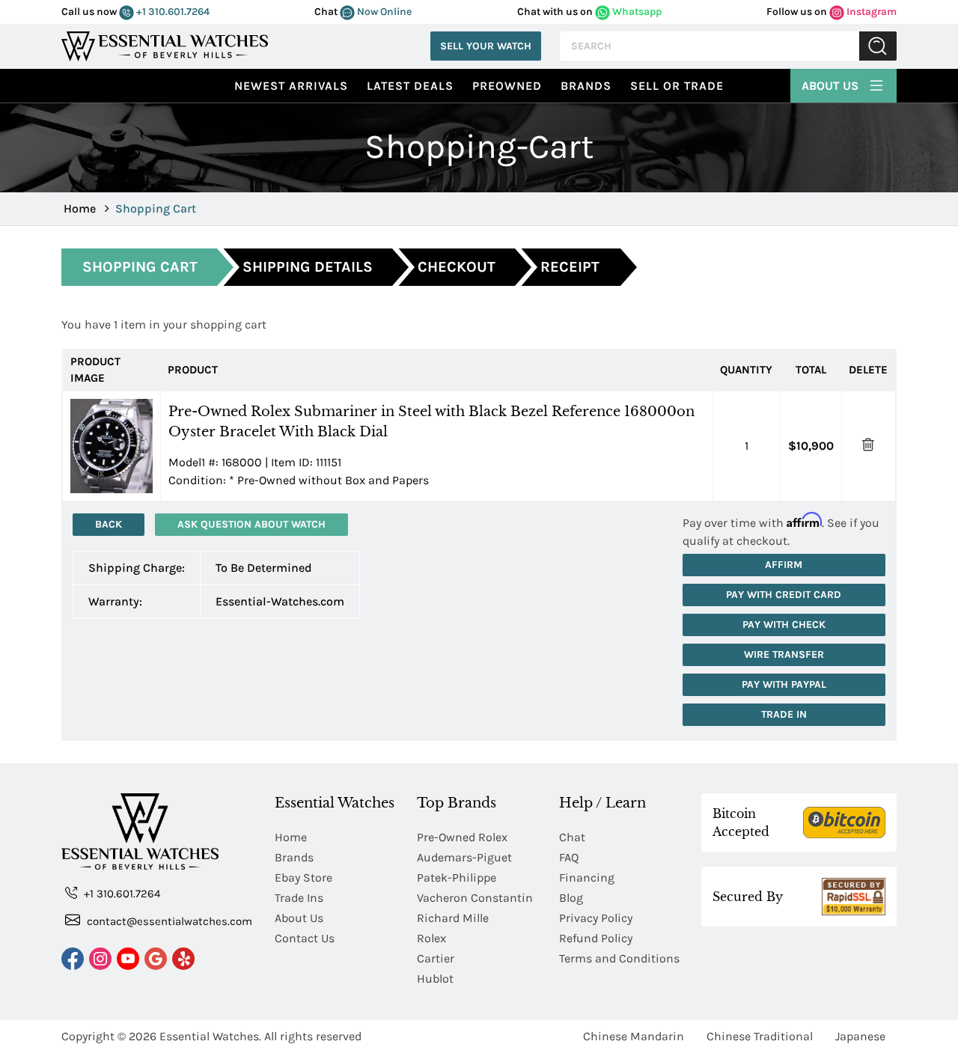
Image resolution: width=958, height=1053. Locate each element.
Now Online (383, 11)
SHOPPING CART (140, 266)
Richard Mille (453, 918)
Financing (586, 877)
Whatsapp (636, 11)
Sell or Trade (677, 86)
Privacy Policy (595, 918)
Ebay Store (303, 877)
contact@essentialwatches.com (168, 921)
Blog (571, 898)
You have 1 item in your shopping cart (163, 324)
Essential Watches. (210, 1036)
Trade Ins (299, 898)
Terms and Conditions (619, 958)
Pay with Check (784, 624)
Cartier (435, 958)
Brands (586, 86)
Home (80, 208)
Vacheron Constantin (475, 898)
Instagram (870, 11)
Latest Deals (410, 86)
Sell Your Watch (485, 46)
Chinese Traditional (760, 1036)
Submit (878, 46)
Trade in (784, 714)
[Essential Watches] (164, 44)
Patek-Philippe (456, 877)
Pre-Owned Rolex (462, 837)
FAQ (569, 857)
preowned (507, 86)
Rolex (431, 938)
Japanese (860, 1036)
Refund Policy (595, 938)
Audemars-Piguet (464, 857)
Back (108, 524)
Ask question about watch (251, 524)
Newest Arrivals (291, 86)
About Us (831, 86)
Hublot (435, 978)
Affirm (783, 564)
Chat (572, 837)
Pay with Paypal (784, 684)
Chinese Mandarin (633, 1036)
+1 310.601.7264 (172, 11)
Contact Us (305, 938)
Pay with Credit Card (783, 594)
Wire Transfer (784, 654)
